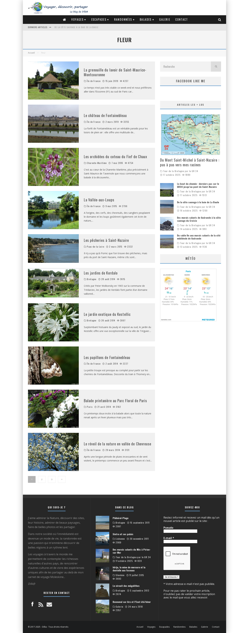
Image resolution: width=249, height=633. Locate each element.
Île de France (94, 81)
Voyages (77, 19)
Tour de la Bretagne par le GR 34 (180, 171)
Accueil (140, 627)
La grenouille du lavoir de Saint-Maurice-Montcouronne (115, 72)
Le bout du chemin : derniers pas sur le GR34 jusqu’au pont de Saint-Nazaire (198, 185)
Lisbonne (120, 538)
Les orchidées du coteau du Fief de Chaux (115, 156)
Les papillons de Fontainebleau (107, 357)
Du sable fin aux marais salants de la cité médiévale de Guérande (198, 237)
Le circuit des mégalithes (126, 585)
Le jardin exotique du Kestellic (107, 314)
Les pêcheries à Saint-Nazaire (106, 240)
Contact (181, 19)
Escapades (99, 19)
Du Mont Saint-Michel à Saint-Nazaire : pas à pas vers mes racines (189, 162)
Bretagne (91, 279)
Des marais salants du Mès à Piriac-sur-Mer (132, 551)
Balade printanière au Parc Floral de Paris (115, 400)
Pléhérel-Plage (120, 518)
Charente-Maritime (97, 163)
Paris (90, 406)
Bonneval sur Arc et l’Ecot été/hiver (132, 602)
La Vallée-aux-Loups (99, 199)
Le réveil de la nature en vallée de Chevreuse (117, 443)
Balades (146, 19)
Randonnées (123, 19)
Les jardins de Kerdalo (101, 273)
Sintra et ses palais (123, 534)
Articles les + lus (190, 104)
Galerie (164, 19)
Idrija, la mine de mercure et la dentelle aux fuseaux (129, 568)
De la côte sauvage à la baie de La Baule (198, 202)
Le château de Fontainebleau (105, 115)
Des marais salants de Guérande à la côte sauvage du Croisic (89, 27)
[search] (216, 66)
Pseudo (168, 527)
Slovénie (120, 575)
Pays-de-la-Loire (95, 246)
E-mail (168, 538)
